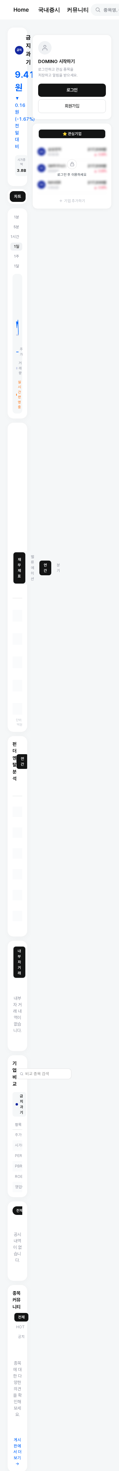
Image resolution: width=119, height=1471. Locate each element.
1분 (16, 217)
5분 (16, 227)
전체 (19, 1210)
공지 (21, 1336)
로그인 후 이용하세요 (72, 174)
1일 (16, 246)
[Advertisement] (59, 487)
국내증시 (49, 9)
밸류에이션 (32, 567)
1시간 (14, 236)
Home (21, 9)
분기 (58, 568)
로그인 (72, 90)
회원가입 (72, 106)
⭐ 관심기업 (72, 133)
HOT (20, 1327)
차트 (17, 196)
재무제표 (19, 567)
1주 (16, 256)
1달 (16, 266)
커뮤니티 (78, 9)
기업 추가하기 (74, 201)
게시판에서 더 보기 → (17, 1451)
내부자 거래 (19, 962)
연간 (45, 568)
